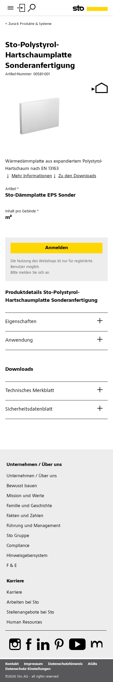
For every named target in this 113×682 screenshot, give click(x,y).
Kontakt (12, 664)
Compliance (18, 546)
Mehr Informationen (32, 176)
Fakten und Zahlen (25, 516)
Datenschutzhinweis (65, 664)
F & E (12, 565)
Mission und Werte (25, 496)
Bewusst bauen (22, 486)
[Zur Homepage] (90, 8)
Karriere (15, 581)
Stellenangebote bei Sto (30, 612)
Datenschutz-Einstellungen (27, 669)
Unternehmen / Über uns (34, 465)
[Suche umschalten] (31, 8)
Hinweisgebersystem (27, 556)
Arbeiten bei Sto (23, 602)
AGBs (92, 664)
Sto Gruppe (18, 536)
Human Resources (24, 622)
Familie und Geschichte (29, 506)
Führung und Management (33, 526)
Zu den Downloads (77, 176)
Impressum (33, 664)
